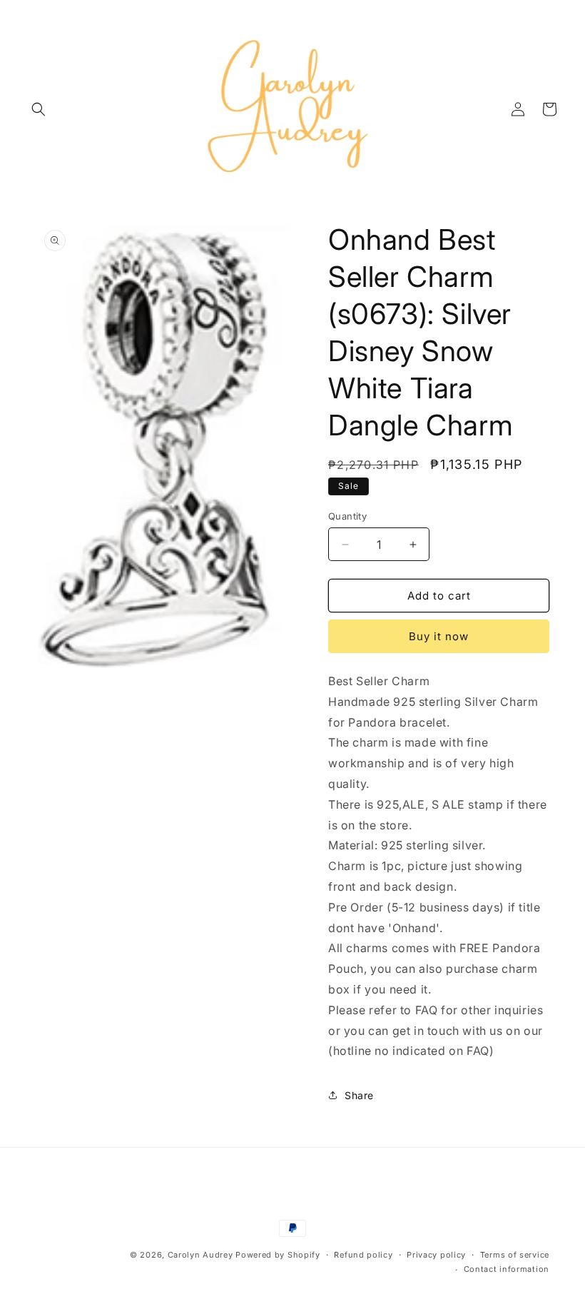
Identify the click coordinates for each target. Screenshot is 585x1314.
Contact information (506, 1269)
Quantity (347, 516)
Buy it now (439, 636)
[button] (38, 109)
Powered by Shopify (277, 1255)
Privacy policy (436, 1255)
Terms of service (514, 1255)
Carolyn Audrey (200, 1255)
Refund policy (363, 1255)
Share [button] (359, 1095)
